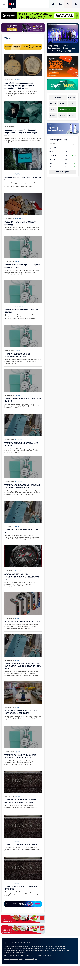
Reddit (63, 115)
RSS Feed (72, 97)
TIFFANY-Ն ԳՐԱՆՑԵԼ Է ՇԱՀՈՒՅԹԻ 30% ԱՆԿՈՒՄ (21, 444)
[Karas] (23, 919)
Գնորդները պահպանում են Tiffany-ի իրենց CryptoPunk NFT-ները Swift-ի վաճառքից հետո (22, 132)
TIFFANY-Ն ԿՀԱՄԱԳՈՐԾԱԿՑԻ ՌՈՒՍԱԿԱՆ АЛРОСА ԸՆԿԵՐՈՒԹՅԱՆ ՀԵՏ (22, 486)
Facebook (58, 97)
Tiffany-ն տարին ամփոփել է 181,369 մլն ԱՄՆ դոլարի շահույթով (22, 266)
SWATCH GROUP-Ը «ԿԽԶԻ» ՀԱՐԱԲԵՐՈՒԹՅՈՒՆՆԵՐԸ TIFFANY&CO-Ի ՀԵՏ (22, 576)
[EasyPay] (40, 15)
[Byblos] (23, 27)
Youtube (54, 103)
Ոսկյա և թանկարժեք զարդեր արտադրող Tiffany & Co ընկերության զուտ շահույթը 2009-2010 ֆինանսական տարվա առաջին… (20, 807)
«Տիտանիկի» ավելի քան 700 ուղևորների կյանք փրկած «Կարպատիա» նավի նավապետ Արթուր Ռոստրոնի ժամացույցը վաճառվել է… (21, 93)
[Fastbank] (23, 904)
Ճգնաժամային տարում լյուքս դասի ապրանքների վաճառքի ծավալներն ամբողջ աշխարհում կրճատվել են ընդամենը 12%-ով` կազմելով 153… (22, 717)
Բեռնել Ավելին (63, 172)
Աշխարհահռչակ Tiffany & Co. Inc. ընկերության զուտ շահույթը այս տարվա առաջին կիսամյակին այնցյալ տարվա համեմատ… (22, 849)
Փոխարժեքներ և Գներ (58, 140)
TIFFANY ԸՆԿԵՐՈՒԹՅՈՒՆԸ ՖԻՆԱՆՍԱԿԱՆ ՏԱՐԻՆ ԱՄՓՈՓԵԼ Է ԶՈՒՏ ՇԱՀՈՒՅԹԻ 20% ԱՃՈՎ (22, 666)
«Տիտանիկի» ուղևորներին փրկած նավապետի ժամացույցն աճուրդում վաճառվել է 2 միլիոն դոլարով (19, 85)
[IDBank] (62, 66)
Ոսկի (50, 163)
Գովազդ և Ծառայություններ (13, 959)
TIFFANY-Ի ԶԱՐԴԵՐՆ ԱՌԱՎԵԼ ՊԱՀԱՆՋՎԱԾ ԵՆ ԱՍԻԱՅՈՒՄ (17, 355)
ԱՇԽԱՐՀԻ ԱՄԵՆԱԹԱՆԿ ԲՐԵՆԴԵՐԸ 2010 (22, 621)
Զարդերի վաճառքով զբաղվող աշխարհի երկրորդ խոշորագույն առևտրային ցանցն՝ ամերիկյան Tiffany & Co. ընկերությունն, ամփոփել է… (22, 405)
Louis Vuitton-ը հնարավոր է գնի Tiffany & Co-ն (22, 178)
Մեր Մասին (29, 959)
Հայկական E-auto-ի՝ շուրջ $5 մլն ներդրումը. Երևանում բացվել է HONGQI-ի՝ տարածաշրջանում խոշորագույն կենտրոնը (61, 49)
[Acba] (62, 84)
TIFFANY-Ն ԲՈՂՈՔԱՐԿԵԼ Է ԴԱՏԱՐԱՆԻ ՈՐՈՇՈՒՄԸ (21, 887)
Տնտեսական (19, 218)
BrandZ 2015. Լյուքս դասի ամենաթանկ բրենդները (20, 223)
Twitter (63, 103)
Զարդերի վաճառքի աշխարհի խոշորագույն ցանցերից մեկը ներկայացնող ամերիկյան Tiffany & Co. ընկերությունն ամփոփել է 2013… (22, 361)
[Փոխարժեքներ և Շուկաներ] (60, 4)
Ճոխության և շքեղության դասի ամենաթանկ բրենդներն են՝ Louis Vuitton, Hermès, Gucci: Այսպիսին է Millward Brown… (22, 228)
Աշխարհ (17, 618)
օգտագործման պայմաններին (15, 952)
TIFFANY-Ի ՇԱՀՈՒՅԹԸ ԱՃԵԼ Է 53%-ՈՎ (20, 844)
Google (54, 109)
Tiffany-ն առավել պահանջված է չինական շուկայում (21, 310)
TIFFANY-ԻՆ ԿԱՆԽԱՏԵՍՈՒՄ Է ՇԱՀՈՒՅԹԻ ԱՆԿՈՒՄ (22, 400)
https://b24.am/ (25, 950)
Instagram (72, 103)
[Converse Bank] (63, 128)
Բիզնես (17, 79)
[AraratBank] (23, 46)
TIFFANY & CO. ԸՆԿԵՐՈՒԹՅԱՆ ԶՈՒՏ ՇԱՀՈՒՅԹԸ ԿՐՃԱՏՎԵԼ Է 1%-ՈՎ (20, 756)
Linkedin (72, 115)
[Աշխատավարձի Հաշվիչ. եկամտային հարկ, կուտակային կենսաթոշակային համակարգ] (53, 4)
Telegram (53, 115)
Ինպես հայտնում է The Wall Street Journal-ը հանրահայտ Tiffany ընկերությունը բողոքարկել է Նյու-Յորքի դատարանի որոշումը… (22, 893)
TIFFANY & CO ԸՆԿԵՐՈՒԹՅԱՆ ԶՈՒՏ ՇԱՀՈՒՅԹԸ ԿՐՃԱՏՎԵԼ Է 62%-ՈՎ (20, 801)
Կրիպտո (17, 127)
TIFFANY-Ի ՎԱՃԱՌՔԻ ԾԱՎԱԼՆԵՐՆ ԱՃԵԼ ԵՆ (21, 531)
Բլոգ (36, 959)
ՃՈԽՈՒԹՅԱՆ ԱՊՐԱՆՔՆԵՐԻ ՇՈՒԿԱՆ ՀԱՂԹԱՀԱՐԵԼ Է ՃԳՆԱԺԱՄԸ (20, 712)
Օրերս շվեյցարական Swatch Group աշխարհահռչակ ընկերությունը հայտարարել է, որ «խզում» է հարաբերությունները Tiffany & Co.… (20, 584)
